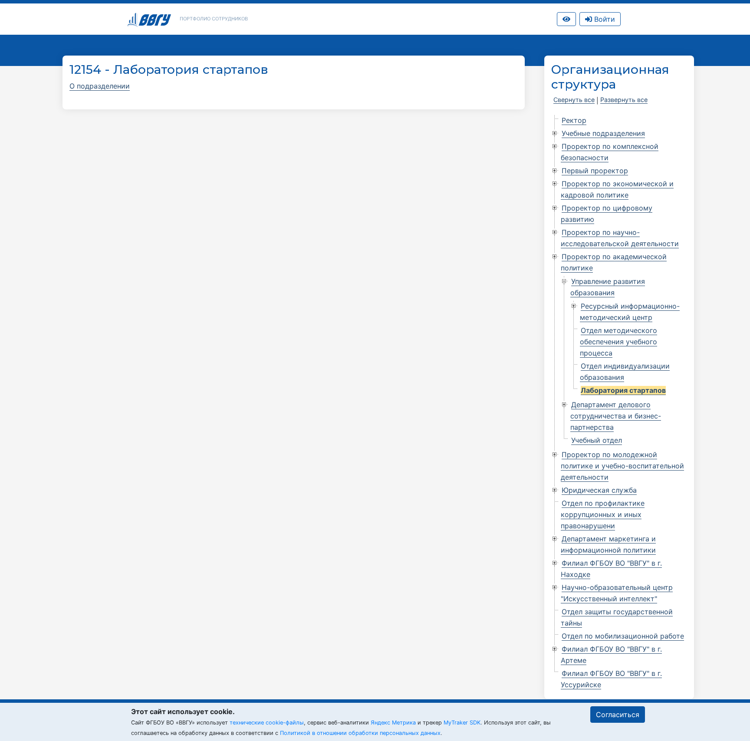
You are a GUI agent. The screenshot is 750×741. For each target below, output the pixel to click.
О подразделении (99, 86)
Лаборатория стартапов (623, 390)
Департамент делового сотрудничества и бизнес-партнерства (615, 415)
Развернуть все (624, 99)
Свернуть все (574, 99)
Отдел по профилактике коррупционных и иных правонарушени (603, 514)
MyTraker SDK (462, 722)
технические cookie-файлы (267, 722)
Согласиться (617, 714)
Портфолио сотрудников (214, 19)
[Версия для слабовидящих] (566, 19)
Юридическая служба (599, 490)
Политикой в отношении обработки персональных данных (360, 733)
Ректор (574, 120)
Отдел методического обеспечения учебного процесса (618, 341)
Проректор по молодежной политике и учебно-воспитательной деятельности (622, 465)
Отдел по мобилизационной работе (623, 636)
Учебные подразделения (603, 133)
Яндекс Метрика (393, 722)
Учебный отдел (596, 440)
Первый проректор (595, 170)
